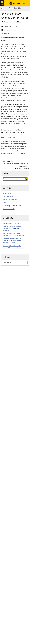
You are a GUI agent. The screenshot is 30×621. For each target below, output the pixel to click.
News (4, 203)
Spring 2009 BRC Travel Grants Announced (14, 163)
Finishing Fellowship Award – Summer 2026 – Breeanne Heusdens (12, 228)
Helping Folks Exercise (22, 168)
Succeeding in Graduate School (12, 206)
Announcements (8, 193)
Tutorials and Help (8, 209)
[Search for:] (14, 179)
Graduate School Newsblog (11, 8)
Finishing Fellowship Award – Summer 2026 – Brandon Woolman (13, 234)
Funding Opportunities (10, 30)
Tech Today (5, 33)
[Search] (26, 179)
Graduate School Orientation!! (12, 223)
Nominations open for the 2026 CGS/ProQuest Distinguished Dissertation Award (13, 241)
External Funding (8, 196)
